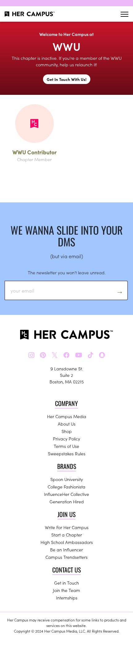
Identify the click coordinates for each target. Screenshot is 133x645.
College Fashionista (66, 487)
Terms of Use (66, 446)
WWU (66, 46)
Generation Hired (66, 501)
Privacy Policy (66, 438)
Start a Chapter (66, 535)
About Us (66, 424)
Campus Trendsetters (66, 557)
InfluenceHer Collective (66, 494)
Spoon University (66, 479)
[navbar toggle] (124, 14)
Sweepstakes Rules (66, 453)
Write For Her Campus (66, 527)
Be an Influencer (66, 549)
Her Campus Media (66, 416)
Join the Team (66, 590)
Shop (67, 431)
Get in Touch (66, 583)
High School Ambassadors (67, 542)
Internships (66, 597)
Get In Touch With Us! (67, 79)
